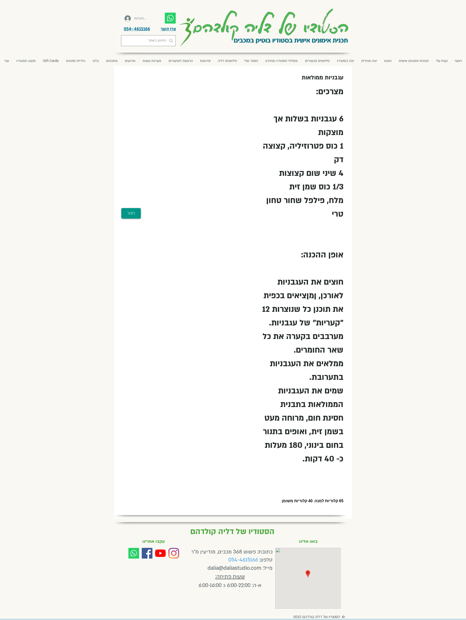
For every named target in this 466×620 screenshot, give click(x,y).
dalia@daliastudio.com (234, 568)
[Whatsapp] (133, 553)
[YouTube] (160, 553)
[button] (130, 61)
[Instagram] (173, 553)
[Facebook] (147, 553)
